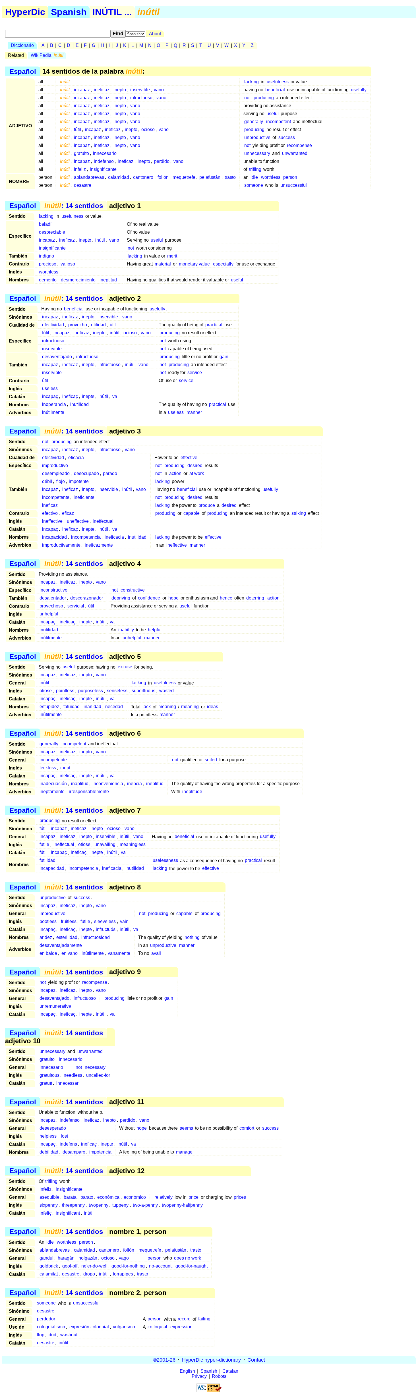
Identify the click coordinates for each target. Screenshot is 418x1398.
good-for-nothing (128, 1266)
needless (73, 1075)
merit (172, 256)
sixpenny (49, 1205)
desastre (82, 185)
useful (272, 113)
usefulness (278, 81)
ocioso (148, 129)
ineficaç (70, 396)
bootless (48, 921)
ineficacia (114, 537)
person (290, 177)
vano (159, 89)
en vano (69, 953)
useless (50, 388)
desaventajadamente (61, 945)
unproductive (257, 137)
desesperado (53, 1128)
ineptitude (192, 791)
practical (213, 324)
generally (253, 121)
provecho (77, 324)
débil (47, 481)
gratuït (46, 1083)
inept (65, 767)
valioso (68, 264)
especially (223, 264)
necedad (114, 706)
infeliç (45, 1213)
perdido (161, 161)
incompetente (55, 497)
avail (156, 953)
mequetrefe (184, 177)
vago (124, 1258)
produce (206, 505)
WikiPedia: (47, 55)
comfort (246, 1128)
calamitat (49, 1274)
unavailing (104, 844)
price (193, 1197)
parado (110, 473)
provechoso (51, 605)
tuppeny (120, 1205)
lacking (251, 81)
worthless (270, 177)
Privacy (199, 1376)
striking (298, 513)
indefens (68, 1144)
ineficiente (84, 497)
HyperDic (25, 12)
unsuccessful (293, 185)
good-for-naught (191, 1266)
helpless (48, 1136)
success (286, 137)
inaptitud (79, 783)
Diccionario (22, 45)
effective (189, 457)
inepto (119, 89)
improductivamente (61, 545)
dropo (89, 1274)
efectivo (50, 513)
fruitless (68, 921)
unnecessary (257, 153)
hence (226, 598)
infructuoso (141, 97)
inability (126, 629)
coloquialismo (51, 1327)
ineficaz (101, 89)
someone (253, 185)
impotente (79, 481)
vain (124, 921)
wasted (166, 690)
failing (204, 1319)
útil (113, 324)
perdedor (46, 1319)
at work (196, 473)
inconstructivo (53, 590)
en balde (48, 953)
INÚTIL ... (112, 12)
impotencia (100, 1152)
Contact (256, 1359)
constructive (133, 590)
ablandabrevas (89, 177)
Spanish (69, 12)
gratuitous (49, 1075)
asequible (49, 1197)
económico (135, 1197)
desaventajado (57, 356)
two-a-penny (145, 1205)
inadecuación (53, 783)
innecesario (105, 153)
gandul (46, 1258)
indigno (46, 256)
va (114, 396)
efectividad (53, 324)
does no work (187, 1258)
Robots (219, 1376)
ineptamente (52, 791)
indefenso (104, 161)
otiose (46, 690)
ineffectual (103, 521)
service (194, 372)
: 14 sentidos (73, 206)
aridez (46, 937)
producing (264, 97)
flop (40, 1335)
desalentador (53, 598)
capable (191, 513)
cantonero (143, 177)
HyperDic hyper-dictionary (211, 1359)
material (163, 264)
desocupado (86, 473)
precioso (47, 264)
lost (64, 1136)
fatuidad (71, 706)
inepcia (134, 783)
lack (146, 706)
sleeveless (105, 921)
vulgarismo (124, 1327)
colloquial (157, 1327)
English (187, 1371)
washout (68, 1335)
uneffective (78, 521)
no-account (160, 1266)
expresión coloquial (89, 1327)
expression (181, 1327)
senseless (117, 690)
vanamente (119, 953)
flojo (60, 481)
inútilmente (53, 412)
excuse (125, 667)
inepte (88, 396)
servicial (75, 605)
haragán (66, 1258)
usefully (359, 89)
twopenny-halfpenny (182, 1205)
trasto (230, 177)
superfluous (143, 690)
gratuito (81, 153)
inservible (140, 89)
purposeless (90, 690)
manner (194, 412)
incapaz (82, 89)
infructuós (105, 929)
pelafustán (209, 177)
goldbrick (49, 1266)
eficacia (76, 457)
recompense (299, 145)
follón (163, 177)
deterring (255, 598)
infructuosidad (95, 937)
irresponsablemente (89, 791)
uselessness (165, 860)
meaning (167, 706)
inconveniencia (107, 783)
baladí (45, 224)
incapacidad (54, 537)
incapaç (50, 396)
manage (184, 1152)
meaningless (133, 844)
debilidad (49, 1152)
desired (194, 465)
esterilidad (66, 937)
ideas (212, 706)
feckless (48, 767)
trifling (255, 169)
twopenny (98, 1205)
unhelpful (49, 613)
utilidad (98, 324)
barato (86, 1197)
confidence (149, 598)
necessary (95, 1067)
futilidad (47, 860)
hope (173, 598)
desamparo (74, 1152)
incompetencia (86, 537)
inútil (100, 240)
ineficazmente (99, 545)
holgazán (87, 1258)
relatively (163, 1197)
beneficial (275, 89)
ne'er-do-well (94, 1266)
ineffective (52, 521)
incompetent (278, 121)
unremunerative (55, 1006)
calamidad (118, 177)
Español (22, 71)
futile (44, 844)
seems (186, 1128)
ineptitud (108, 279)
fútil (77, 129)
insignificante (103, 169)
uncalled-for (98, 1075)
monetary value (194, 264)
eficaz (68, 513)
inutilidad (79, 404)
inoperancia (54, 404)
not (247, 97)
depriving (120, 598)
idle (254, 177)
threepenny (73, 1205)
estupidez (49, 706)
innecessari (68, 1083)
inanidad (92, 706)
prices (240, 1197)
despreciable (52, 232)
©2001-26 (164, 1359)
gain (224, 356)
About (155, 33)
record (184, 1319)
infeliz (80, 169)
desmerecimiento (78, 279)
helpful (155, 629)
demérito (48, 279)
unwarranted (294, 153)
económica (108, 1197)
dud (52, 1335)
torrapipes (123, 1274)
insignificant (68, 1213)
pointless (65, 690)
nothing (192, 937)
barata (70, 1197)
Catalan (230, 1371)
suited (211, 759)
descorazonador (86, 598)
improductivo (55, 465)
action (175, 473)
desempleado (56, 473)
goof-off (69, 1266)
